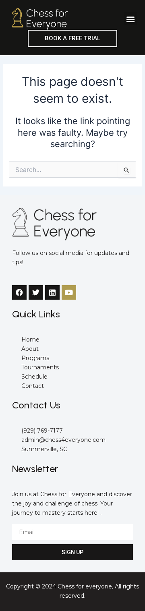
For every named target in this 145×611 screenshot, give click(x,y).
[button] (130, 18)
